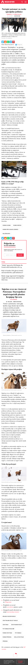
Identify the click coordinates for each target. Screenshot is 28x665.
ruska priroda (7, 637)
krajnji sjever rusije (9, 616)
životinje (5, 624)
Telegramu (8, 602)
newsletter (10, 607)
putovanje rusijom (8, 628)
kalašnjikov (6, 233)
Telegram (19, 44)
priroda (5, 641)
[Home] (2, 2)
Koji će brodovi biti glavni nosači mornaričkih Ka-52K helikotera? (12, 271)
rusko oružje (17, 225)
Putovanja (13, 299)
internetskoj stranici (13, 612)
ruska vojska (7, 225)
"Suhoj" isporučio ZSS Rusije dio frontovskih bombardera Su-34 (12, 266)
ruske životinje (7, 633)
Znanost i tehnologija (14, 14)
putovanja (18, 633)
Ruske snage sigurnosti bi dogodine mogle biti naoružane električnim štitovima (12, 278)
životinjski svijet (16, 624)
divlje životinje (19, 637)
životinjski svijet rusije (10, 620)
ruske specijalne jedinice (10, 229)
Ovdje (9, 661)
